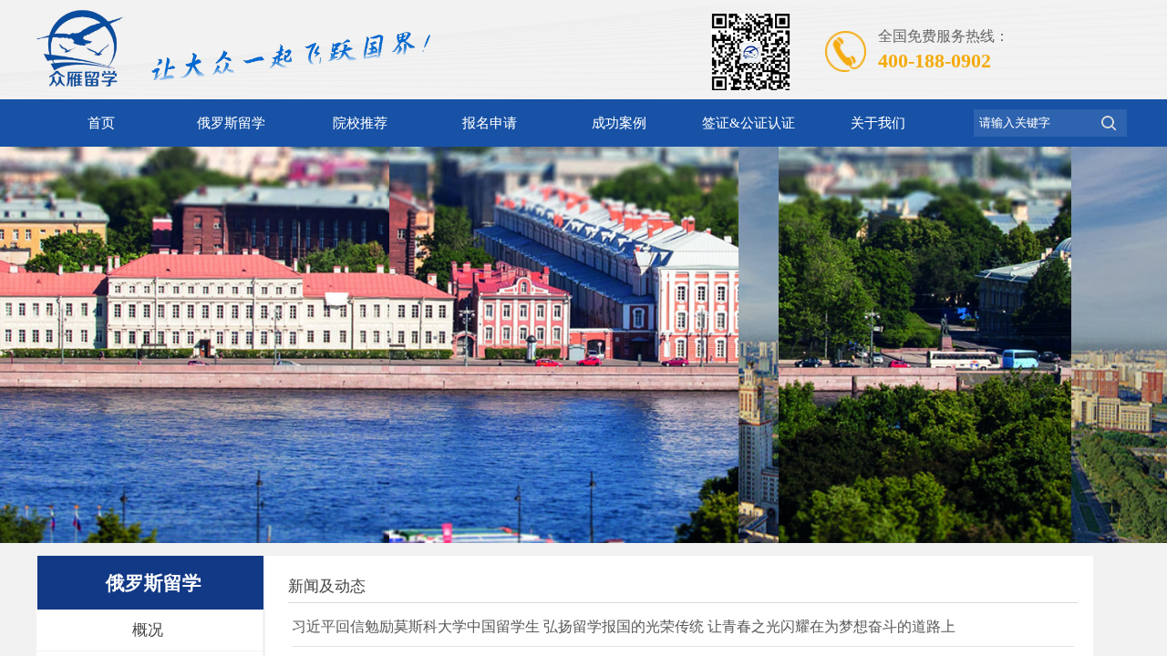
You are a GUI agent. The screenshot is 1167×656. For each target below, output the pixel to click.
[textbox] (1032, 123)
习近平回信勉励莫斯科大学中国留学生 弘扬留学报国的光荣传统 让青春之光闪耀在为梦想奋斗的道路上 (623, 626)
